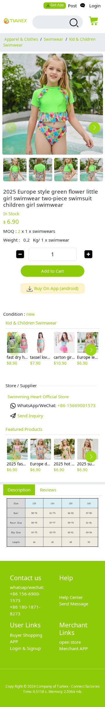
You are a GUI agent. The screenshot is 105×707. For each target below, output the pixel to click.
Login (95, 5)
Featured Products (24, 429)
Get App (57, 4)
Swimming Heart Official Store (38, 396)
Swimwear (53, 39)
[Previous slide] (11, 127)
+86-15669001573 (76, 405)
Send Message (73, 604)
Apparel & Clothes (21, 39)
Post (72, 5)
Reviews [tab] (48, 490)
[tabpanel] (52, 525)
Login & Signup (25, 648)
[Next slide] (94, 127)
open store (70, 642)
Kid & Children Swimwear (31, 323)
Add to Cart (52, 271)
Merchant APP (73, 648)
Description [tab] (19, 490)
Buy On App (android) (56, 288)
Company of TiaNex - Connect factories (68, 686)
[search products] (73, 23)
